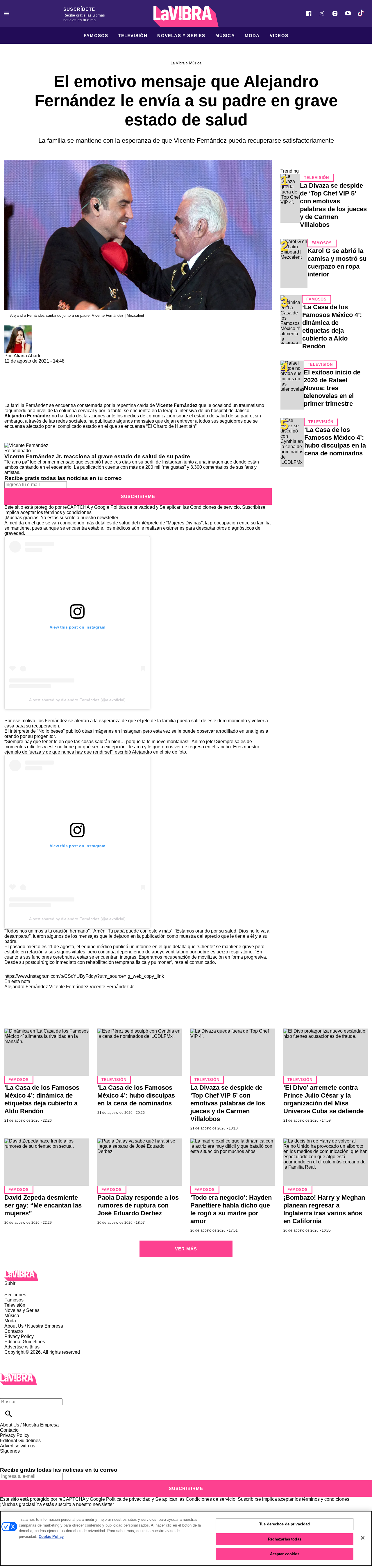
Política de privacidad (132, 507)
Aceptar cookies (284, 1554)
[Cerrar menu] (6, 1391)
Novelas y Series (181, 35)
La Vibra (178, 63)
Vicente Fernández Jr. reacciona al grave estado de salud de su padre (97, 456)
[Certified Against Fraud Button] (25, 1357)
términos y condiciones (68, 512)
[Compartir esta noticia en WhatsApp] (11, 366)
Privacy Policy (19, 1336)
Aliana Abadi (27, 355)
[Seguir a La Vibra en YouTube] (348, 13)
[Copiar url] (18, 383)
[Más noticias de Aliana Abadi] (18, 327)
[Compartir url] (10, 396)
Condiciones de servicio (215, 507)
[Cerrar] (362, 1537)
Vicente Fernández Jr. (112, 986)
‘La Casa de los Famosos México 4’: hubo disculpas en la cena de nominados (136, 1095)
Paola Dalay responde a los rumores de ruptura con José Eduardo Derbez (138, 1205)
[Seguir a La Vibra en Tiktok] (361, 13)
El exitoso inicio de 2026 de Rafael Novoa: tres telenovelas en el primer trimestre (332, 388)
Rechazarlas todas (284, 1539)
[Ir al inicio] (186, 1275)
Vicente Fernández (68, 986)
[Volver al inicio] (18, 1375)
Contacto (13, 1331)
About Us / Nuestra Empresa (33, 1326)
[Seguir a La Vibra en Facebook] (308, 13)
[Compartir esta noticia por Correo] (53, 366)
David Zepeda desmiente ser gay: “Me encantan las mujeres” (43, 1205)
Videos (279, 35)
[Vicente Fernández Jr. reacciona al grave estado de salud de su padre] (26, 445)
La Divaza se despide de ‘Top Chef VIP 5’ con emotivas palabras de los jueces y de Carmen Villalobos (227, 1103)
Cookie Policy (51, 1536)
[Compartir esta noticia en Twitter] (40, 366)
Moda (252, 35)
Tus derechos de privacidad (284, 1524)
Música (225, 35)
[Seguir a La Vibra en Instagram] (334, 13)
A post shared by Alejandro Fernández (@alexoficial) (77, 700)
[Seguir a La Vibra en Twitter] (321, 13)
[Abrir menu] (6, 13)
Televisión (132, 35)
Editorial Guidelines (24, 1341)
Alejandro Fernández (26, 986)
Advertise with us (22, 1346)
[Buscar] (8, 1413)
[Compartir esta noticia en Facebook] (26, 366)
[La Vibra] (186, 16)
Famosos (96, 35)
